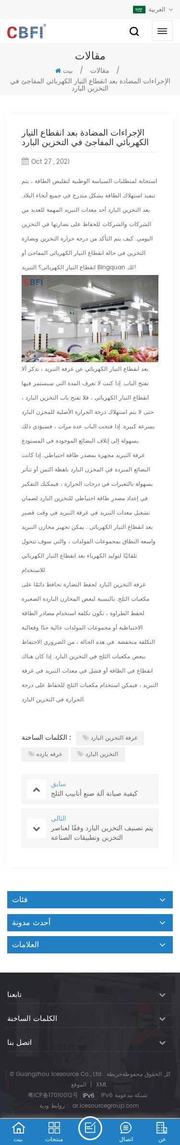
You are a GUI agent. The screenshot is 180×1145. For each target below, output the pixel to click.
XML (101, 1084)
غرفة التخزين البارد (114, 738)
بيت (68, 71)
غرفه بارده (49, 754)
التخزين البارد (101, 754)
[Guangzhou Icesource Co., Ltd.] (26, 31)
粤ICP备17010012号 (53, 1095)
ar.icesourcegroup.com (105, 1106)
